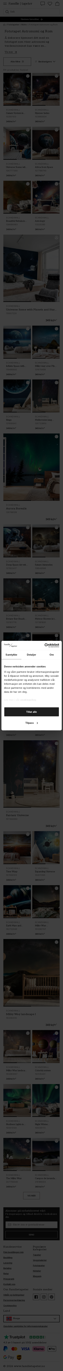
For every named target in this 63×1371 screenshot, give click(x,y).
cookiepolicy (28, 699)
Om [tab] (52, 654)
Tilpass (29, 722)
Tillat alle (31, 711)
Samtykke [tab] (11, 654)
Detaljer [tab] (31, 654)
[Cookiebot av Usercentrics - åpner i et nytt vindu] (45, 645)
